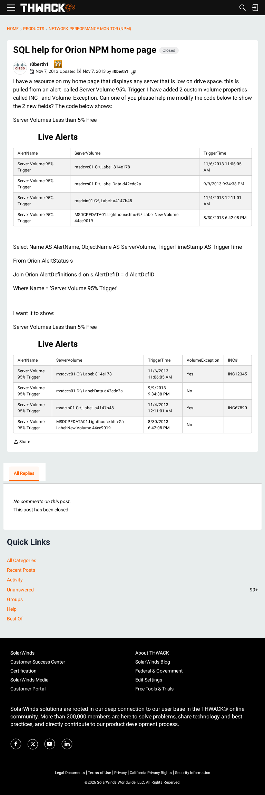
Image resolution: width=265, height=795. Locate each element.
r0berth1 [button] (39, 64)
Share (21, 442)
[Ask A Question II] (58, 64)
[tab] (24, 474)
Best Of (15, 618)
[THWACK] (47, 7)
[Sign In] (255, 7)
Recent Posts (21, 570)
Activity (15, 579)
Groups (15, 599)
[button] (20, 68)
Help (12, 609)
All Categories (21, 560)
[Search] (242, 7)
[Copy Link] (134, 71)
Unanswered (132, 589)
